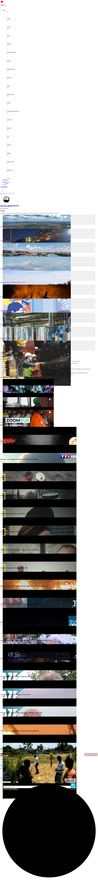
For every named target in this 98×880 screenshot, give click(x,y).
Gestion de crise (5, 773)
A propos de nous (6, 770)
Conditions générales (6, 774)
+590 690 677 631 (3, 187)
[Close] (0, 7)
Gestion (6, 183)
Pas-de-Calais (5, 206)
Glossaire (6, 180)
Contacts (4, 184)
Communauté (6, 182)
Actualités (4, 179)
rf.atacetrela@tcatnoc (4, 186)
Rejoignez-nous (3, 755)
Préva (4, 181)
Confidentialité (5, 775)
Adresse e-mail (13, 782)
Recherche (2, 193)
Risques (4, 10)
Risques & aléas (5, 771)
